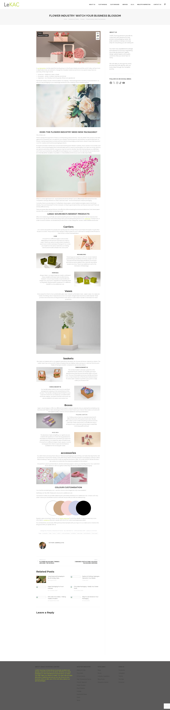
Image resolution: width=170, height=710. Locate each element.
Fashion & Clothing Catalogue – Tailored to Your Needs (91, 577)
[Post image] (41, 579)
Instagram (122, 673)
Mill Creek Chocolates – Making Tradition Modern (57, 597)
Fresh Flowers (81, 685)
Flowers (40, 33)
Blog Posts (101, 679)
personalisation (87, 533)
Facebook (122, 670)
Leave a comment (91, 530)
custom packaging (66, 533)
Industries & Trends (43, 35)
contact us (46, 520)
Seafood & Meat (82, 694)
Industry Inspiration (104, 676)
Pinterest (121, 682)
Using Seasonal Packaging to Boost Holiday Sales (56, 577)
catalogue (87, 218)
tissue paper (94, 533)
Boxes (99, 673)
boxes (54, 533)
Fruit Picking (81, 688)
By (68, 530)
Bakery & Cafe (81, 670)
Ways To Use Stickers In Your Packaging (90, 597)
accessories (45, 533)
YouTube (121, 679)
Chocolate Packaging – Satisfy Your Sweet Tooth (86, 587)
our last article (42, 68)
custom (58, 533)
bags (50, 533)
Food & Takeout (82, 682)
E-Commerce (81, 676)
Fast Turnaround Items (84, 679)
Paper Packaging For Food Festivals (55, 587)
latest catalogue (64, 518)
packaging (73, 533)
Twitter (121, 676)
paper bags (79, 533)
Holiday (79, 691)
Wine (78, 700)
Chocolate (80, 673)
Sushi (78, 697)
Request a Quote (103, 682)
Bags (99, 670)
